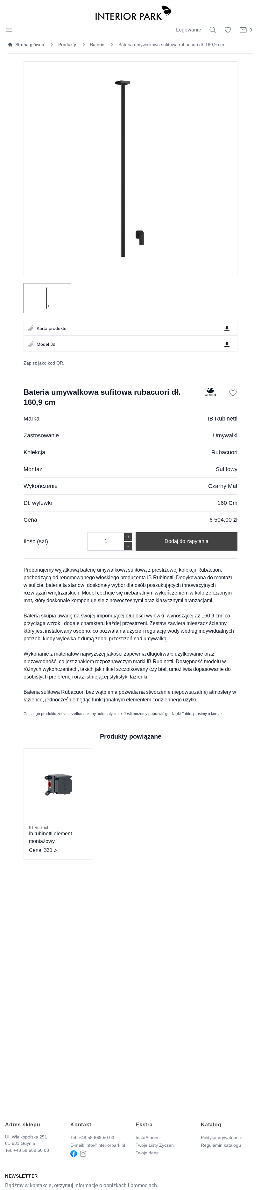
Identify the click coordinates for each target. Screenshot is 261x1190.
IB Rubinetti (222, 418)
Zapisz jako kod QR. (44, 362)
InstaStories (147, 1137)
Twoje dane (147, 1152)
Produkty (67, 44)
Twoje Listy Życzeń (155, 1145)
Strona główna (29, 44)
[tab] (47, 298)
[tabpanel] (130, 168)
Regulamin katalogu (221, 1145)
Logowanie (188, 29)
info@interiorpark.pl (105, 1145)
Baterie (97, 44)
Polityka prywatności (221, 1137)
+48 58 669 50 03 (31, 1150)
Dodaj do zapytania (186, 541)
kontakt (217, 714)
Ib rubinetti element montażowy (50, 834)
